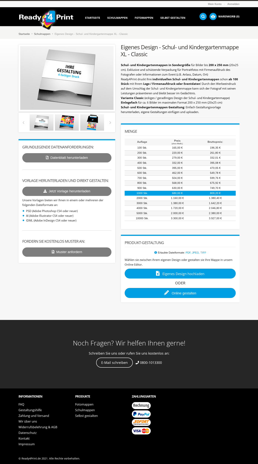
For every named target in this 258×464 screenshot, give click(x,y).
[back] (41, 122)
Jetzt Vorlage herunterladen (69, 191)
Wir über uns (28, 421)
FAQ (21, 404)
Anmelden (233, 3)
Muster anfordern (69, 252)
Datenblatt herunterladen (69, 158)
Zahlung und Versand (34, 416)
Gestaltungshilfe (30, 410)
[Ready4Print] (46, 20)
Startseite (24, 33)
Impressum (27, 444)
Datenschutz (28, 433)
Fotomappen (84, 404)
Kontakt (24, 438)
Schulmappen (42, 33)
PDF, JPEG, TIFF (196, 252)
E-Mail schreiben (114, 362)
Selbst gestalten (86, 416)
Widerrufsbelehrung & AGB (38, 427)
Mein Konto (215, 3)
